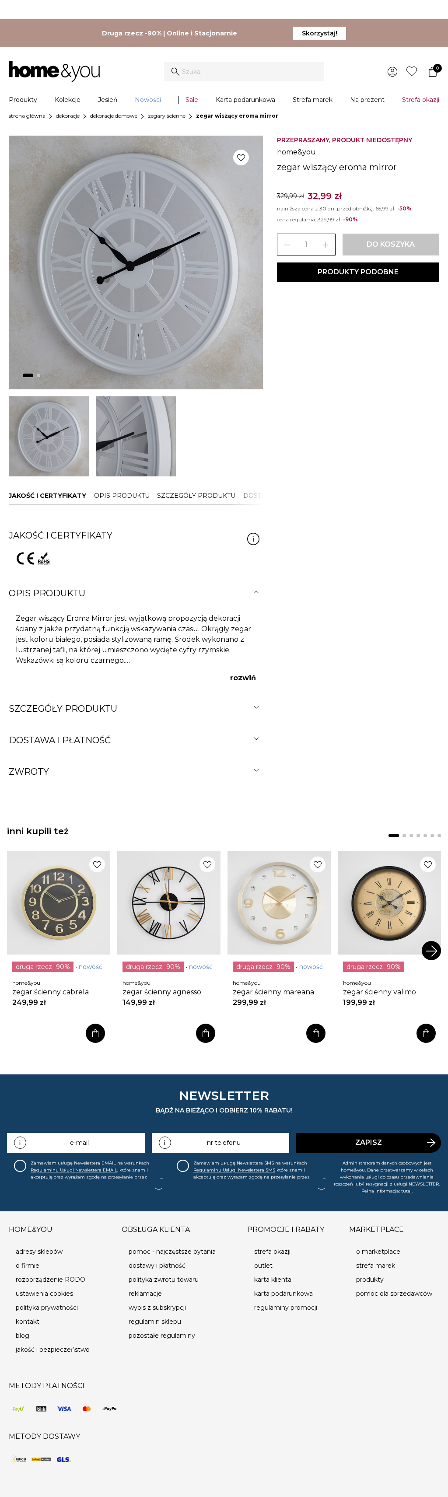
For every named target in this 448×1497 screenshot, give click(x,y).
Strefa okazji (420, 100)
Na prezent (367, 100)
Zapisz (368, 1142)
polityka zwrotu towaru (164, 1280)
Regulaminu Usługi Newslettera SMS (234, 1170)
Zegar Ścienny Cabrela (50, 992)
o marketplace (378, 1252)
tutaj (406, 1191)
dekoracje (68, 115)
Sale (192, 100)
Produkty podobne (358, 272)
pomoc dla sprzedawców (394, 1294)
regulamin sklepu (155, 1322)
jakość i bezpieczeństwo (53, 1350)
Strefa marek (312, 100)
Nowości (148, 100)
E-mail (79, 1142)
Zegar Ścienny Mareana (273, 992)
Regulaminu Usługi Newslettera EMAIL (74, 1170)
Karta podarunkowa (245, 100)
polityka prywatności (47, 1308)
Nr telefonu (224, 1142)
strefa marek (375, 1266)
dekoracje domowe (113, 115)
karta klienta (272, 1280)
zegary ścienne (167, 115)
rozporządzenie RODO (50, 1280)
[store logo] (54, 71)
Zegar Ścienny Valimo (379, 992)
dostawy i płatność (157, 1266)
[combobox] (244, 71)
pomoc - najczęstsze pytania (172, 1252)
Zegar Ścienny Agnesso (161, 992)
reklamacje (145, 1294)
